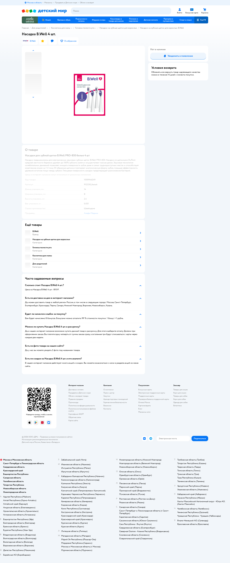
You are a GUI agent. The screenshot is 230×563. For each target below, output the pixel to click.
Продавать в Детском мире (79, 393)
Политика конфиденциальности (81, 405)
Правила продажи (75, 399)
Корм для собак (179, 399)
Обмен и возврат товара (78, 396)
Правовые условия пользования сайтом (56, 437)
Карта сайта (73, 420)
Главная (25, 28)
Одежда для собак (180, 402)
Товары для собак (180, 396)
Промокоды (73, 402)
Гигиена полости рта (84, 28)
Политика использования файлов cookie (82, 410)
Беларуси (56, 442)
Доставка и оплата (75, 390)
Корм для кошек (179, 393)
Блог (140, 409)
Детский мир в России (31, 442)
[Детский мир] (44, 11)
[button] (201, 19)
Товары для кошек (180, 390)
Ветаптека (177, 405)
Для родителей (39, 28)
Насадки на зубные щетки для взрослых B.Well (162, 28)
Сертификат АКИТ (76, 414)
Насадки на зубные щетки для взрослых (118, 28)
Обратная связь (74, 417)
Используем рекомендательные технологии (40, 439)
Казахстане (45, 442)
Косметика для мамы (60, 28)
